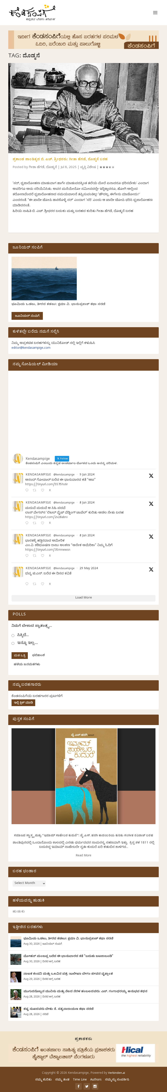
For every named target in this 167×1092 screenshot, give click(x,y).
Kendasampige (38, 475)
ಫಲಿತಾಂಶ (38, 656)
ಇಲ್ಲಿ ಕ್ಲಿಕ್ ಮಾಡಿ (23, 703)
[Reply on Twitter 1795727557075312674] (28, 584)
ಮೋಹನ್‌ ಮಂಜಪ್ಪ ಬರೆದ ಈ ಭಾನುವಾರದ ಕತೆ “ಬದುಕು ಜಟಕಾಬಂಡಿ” (68, 957)
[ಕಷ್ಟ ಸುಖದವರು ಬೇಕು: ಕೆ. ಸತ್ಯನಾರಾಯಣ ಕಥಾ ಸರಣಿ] (15, 1012)
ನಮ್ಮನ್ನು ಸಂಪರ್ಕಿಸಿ (117, 1080)
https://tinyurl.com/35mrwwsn (47, 550)
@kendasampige (64, 475)
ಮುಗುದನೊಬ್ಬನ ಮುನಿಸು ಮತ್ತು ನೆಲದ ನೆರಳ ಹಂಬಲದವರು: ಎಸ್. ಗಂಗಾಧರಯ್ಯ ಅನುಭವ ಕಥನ (85, 992)
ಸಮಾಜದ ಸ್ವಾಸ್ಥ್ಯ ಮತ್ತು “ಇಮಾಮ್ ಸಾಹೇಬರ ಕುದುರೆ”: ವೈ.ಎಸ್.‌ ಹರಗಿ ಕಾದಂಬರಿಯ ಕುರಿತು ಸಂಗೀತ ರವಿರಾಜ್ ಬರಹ (83, 836)
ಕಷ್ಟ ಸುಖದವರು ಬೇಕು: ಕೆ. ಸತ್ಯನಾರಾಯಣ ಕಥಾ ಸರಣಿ (58, 1009)
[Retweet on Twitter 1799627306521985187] (36, 491)
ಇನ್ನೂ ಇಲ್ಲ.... (27, 643)
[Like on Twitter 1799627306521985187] (44, 491)
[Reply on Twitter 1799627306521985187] (28, 491)
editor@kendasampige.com (31, 348)
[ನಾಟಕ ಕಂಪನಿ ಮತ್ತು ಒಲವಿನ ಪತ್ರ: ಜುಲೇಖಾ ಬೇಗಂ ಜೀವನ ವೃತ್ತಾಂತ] (15, 977)
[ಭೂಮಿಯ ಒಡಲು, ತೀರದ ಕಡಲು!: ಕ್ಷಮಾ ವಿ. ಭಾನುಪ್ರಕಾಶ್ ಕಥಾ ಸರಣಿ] (15, 941)
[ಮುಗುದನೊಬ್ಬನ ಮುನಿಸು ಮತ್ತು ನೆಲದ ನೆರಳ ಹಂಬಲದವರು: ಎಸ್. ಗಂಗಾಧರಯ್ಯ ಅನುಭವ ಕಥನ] (15, 994)
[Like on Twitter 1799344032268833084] (44, 556)
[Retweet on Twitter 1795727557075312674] (36, 584)
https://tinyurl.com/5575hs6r (46, 485)
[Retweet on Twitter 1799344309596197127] (36, 524)
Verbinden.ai (116, 1073)
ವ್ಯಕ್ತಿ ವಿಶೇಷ (88, 167)
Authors (96, 1080)
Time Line (80, 1080)
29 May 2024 (89, 569)
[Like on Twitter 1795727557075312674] (44, 584)
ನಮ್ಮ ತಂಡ (62, 1080)
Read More (83, 856)
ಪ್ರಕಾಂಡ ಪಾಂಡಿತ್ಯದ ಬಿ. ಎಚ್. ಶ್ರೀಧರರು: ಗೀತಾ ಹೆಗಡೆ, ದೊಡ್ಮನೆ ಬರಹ (60, 160)
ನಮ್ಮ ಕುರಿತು (43, 1080)
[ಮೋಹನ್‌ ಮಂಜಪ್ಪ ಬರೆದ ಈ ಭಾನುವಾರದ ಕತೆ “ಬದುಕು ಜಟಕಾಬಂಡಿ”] (15, 959)
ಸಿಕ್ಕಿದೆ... (23, 635)
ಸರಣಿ (45, 1014)
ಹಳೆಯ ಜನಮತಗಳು (27, 665)
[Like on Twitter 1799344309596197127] (44, 524)
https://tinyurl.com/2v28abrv (46, 518)
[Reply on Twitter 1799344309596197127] (28, 524)
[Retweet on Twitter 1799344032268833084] (36, 556)
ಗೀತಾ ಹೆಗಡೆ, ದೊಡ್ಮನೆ (43, 167)
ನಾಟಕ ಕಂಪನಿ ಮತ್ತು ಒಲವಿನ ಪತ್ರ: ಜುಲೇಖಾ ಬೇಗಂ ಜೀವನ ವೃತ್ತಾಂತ (68, 974)
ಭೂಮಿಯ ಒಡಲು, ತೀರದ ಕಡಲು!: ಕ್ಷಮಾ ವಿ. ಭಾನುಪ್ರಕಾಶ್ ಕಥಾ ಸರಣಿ (58, 305)
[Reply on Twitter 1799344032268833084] (28, 556)
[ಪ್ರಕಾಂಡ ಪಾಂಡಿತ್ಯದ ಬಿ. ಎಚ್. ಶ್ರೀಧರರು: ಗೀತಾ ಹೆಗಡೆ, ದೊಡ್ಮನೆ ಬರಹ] (83, 108)
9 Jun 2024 (87, 475)
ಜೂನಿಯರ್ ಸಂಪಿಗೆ (27, 316)
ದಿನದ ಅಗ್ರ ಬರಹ (51, 962)
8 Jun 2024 (87, 503)
